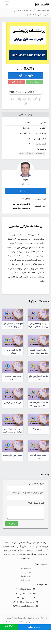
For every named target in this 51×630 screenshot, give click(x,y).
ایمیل (28, 492)
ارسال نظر (11, 523)
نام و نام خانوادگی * (35, 483)
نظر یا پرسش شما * (36, 503)
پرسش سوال (34, 82)
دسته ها (29, 10)
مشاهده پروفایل (26, 190)
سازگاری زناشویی (25, 153)
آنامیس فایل (41, 4)
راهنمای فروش (25, 576)
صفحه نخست (25, 568)
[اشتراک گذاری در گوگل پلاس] (13, 99)
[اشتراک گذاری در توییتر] (25, 104)
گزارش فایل (16, 82)
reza (25, 180)
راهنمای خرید (25, 572)
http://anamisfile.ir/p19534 (23, 92)
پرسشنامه (39, 153)
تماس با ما (25, 580)
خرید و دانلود (25, 75)
